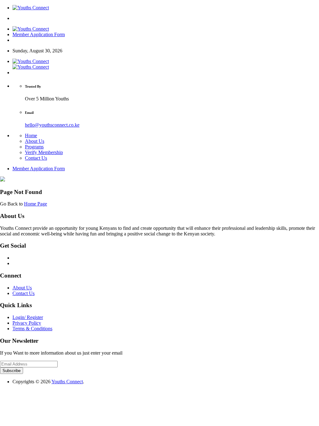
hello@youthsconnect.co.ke (52, 125)
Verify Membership (44, 152)
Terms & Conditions (32, 328)
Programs (34, 146)
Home (31, 135)
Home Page (35, 203)
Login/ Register (27, 317)
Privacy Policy (26, 323)
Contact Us (36, 158)
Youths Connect (67, 381)
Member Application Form (38, 34)
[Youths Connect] (30, 7)
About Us (34, 141)
